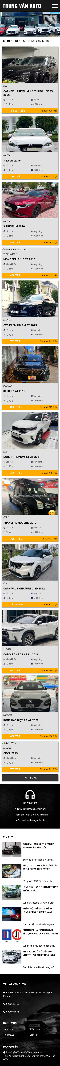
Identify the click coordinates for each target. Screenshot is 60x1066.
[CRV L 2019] (9, 743)
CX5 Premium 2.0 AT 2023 (20, 325)
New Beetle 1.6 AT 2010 (19, 259)
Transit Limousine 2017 (19, 522)
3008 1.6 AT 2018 (14, 391)
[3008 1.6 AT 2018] (30, 364)
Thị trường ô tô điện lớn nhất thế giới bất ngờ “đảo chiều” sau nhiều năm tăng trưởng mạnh (39, 953)
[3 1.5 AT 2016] (30, 134)
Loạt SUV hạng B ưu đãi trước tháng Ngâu (40, 889)
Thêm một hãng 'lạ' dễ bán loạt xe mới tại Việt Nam (38, 910)
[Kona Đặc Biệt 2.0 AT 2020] (30, 693)
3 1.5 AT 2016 (12, 160)
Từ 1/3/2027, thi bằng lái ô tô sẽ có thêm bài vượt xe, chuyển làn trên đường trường (40, 867)
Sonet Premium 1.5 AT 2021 (22, 456)
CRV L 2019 (10, 753)
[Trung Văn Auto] (27, 5)
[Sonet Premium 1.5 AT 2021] (30, 430)
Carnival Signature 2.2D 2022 (24, 588)
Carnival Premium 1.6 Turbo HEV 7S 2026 (28, 93)
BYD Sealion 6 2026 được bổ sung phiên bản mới (38, 846)
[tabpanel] (30, 18)
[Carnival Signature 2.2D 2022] (30, 562)
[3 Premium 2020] (30, 199)
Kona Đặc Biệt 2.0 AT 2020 (21, 720)
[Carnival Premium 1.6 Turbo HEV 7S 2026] (30, 64)
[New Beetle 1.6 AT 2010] (15, 249)
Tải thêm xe (30, 777)
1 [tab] (27, 34)
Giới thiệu (35, 1029)
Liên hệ (33, 1035)
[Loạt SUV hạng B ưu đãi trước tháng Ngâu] (11, 892)
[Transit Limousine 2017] (30, 496)
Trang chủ (8, 1029)
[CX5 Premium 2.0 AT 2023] (30, 298)
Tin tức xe (8, 1035)
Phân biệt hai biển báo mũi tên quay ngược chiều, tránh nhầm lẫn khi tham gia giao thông (40, 932)
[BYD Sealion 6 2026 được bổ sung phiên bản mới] (11, 849)
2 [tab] (32, 34)
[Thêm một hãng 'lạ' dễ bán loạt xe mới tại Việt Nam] (11, 914)
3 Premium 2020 (14, 226)
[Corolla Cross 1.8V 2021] (30, 627)
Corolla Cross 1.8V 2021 (20, 654)
